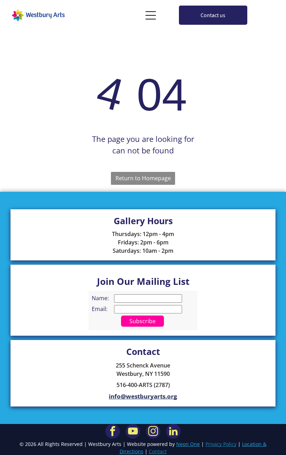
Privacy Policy (220, 444)
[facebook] (112, 432)
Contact (158, 451)
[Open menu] (150, 15)
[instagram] (153, 432)
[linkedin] (173, 432)
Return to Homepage (143, 178)
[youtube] (133, 432)
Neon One (188, 444)
